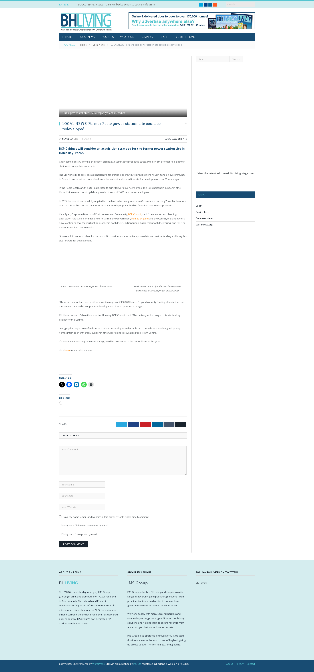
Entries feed (202, 212)
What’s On (127, 37)
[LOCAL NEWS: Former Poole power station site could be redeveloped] (123, 87)
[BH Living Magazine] (86, 20)
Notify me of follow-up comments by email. (85, 525)
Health (164, 37)
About (229, 663)
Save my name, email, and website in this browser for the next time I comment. (106, 517)
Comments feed (205, 218)
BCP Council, (135, 214)
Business (108, 37)
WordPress (98, 663)
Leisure (67, 37)
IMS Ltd (137, 663)
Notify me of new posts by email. (80, 534)
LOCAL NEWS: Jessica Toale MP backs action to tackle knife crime (117, 4)
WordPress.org (204, 224)
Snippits (182, 138)
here (67, 350)
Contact (251, 663)
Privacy (240, 663)
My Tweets (202, 583)
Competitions (185, 37)
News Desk (67, 138)
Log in (199, 205)
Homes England (140, 218)
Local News (87, 37)
